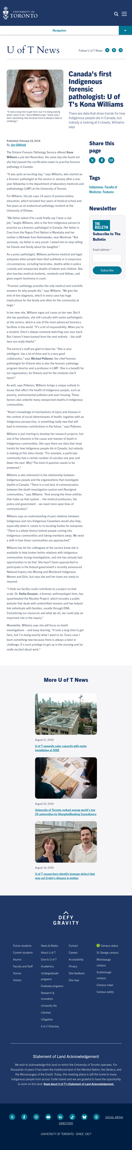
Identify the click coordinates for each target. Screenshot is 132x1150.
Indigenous (96, 187)
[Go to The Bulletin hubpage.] (101, 225)
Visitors (17, 980)
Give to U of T (49, 959)
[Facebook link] (114, 50)
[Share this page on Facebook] (102, 160)
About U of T (48, 952)
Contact (73, 945)
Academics (47, 966)
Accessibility (76, 959)
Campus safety (105, 991)
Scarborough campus (104, 975)
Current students (23, 952)
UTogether (47, 1019)
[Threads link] (96, 1117)
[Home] (20, 13)
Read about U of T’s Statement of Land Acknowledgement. (79, 1084)
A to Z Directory (50, 1026)
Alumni (17, 959)
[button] (116, 14)
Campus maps (105, 984)
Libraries (46, 1012)
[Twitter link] (107, 50)
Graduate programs (52, 986)
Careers (73, 952)
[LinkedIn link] (60, 1117)
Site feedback (77, 973)
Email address (101, 249)
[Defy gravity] (66, 915)
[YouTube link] (48, 1117)
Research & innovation (47, 995)
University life (49, 1005)
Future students (22, 945)
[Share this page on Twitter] (92, 160)
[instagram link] (121, 50)
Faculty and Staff (23, 966)
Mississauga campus (104, 962)
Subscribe (107, 270)
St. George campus (107, 952)
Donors (17, 973)
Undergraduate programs (49, 976)
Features (108, 191)
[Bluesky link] (84, 1117)
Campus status (109, 945)
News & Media (49, 945)
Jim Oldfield (18, 144)
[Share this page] (111, 160)
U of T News (33, 50)
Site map (74, 980)
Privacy (73, 966)
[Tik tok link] (72, 1117)
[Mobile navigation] (124, 13)
